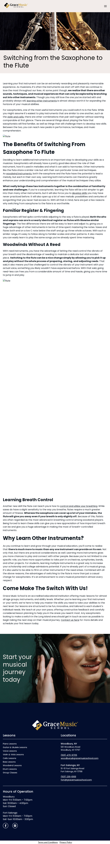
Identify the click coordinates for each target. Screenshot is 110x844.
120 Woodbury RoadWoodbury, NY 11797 (70, 746)
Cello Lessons (9, 758)
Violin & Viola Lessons (13, 754)
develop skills (79, 193)
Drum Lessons (10, 769)
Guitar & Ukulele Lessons (15, 747)
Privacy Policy (66, 842)
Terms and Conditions (48, 842)
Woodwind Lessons (12, 765)
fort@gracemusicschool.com (76, 779)
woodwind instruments (19, 173)
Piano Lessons (10, 743)
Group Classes (10, 772)
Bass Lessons (9, 761)
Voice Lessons (10, 750)
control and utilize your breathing (78, 506)
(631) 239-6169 (68, 776)
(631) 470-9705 (69, 755)
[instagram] (15, 825)
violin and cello (15, 116)
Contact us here (70, 620)
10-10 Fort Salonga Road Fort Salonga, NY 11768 (72, 768)
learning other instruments (42, 100)
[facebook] (5, 825)
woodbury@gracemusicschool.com (79, 758)
